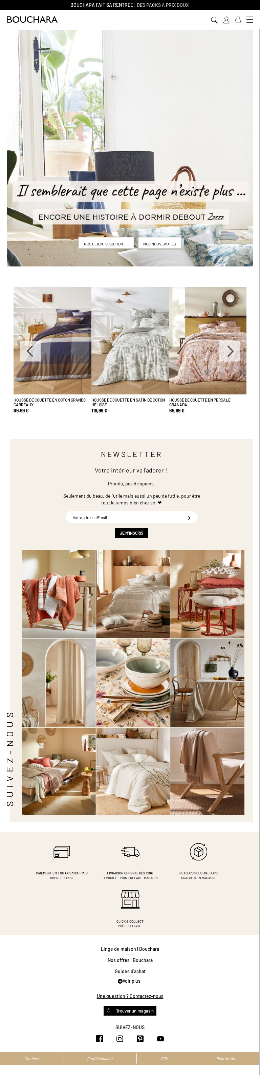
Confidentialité (99, 1058)
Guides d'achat (130, 971)
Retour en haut (248, 1056)
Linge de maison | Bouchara (130, 949)
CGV (164, 1058)
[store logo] (32, 19)
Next (229, 351)
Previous (30, 351)
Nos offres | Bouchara (130, 960)
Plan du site (226, 1058)
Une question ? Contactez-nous (130, 996)
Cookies (31, 1058)
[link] (226, 20)
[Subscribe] (189, 517)
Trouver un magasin (134, 1011)
